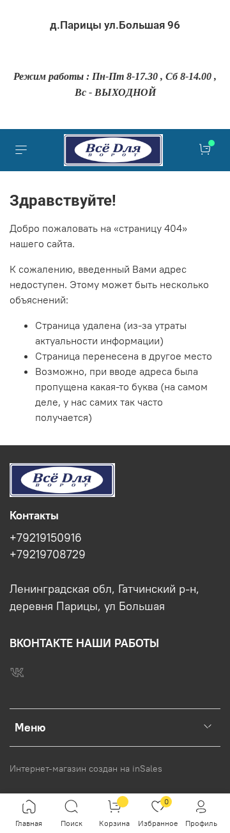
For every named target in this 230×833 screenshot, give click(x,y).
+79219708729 (48, 554)
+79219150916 (46, 538)
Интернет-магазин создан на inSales (86, 768)
